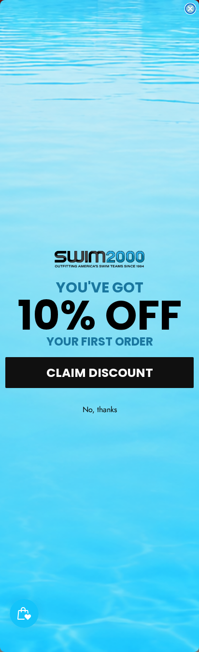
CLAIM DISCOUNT (99, 372)
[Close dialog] (190, 9)
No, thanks (100, 409)
